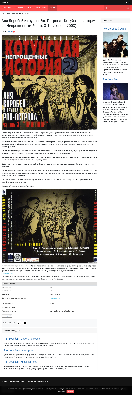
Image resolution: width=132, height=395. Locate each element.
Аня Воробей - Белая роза (19, 350)
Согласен (70, 392)
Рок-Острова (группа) (115, 28)
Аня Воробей (110, 79)
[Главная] (3, 13)
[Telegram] (24, 322)
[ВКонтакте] (19, 322)
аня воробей (7, 316)
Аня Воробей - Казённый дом (21, 361)
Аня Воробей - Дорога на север (22, 338)
